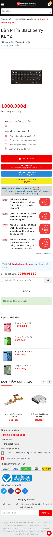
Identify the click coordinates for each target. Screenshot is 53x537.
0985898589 (27, 273)
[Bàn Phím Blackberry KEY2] (26, 76)
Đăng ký (45, 513)
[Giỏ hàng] (49, 5)
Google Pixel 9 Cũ (23, 323)
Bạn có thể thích (11, 317)
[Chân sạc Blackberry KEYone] (39, 406)
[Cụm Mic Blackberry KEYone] (13, 406)
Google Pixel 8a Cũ (24, 337)
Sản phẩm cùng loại (17, 382)
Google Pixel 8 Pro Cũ (25, 351)
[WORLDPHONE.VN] (26, 3)
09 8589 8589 (18, 435)
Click (4, 267)
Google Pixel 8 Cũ (23, 365)
